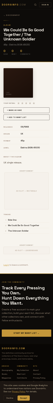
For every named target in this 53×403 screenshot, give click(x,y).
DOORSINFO (14, 4)
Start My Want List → (26, 333)
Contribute (22, 378)
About (36, 370)
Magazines (6, 378)
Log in (6, 265)
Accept (23, 398)
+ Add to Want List (16, 117)
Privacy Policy (39, 378)
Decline (9, 398)
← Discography (12, 15)
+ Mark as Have (14, 110)
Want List (21, 374)
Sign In (45, 5)
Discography (7, 370)
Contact (37, 374)
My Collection (23, 370)
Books (4, 374)
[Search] (35, 5)
